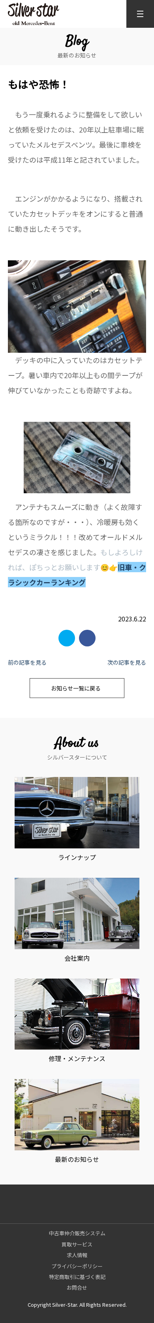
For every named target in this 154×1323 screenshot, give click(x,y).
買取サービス (77, 1244)
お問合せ (77, 1287)
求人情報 (77, 1255)
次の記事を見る (126, 662)
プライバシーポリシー (77, 1266)
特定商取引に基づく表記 (77, 1277)
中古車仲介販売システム (77, 1233)
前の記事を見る (27, 662)
